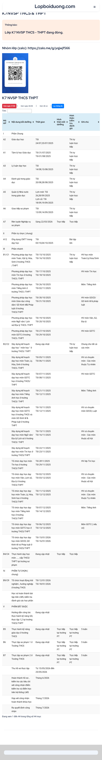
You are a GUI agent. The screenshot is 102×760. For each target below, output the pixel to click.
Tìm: (4, 111)
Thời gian (40, 122)
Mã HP (4, 122)
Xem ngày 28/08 (27, 106)
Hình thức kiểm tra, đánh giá (71, 122)
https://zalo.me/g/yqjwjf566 (49, 48)
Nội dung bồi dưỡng (21, 122)
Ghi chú (85, 122)
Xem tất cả (44, 106)
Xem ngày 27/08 (9, 106)
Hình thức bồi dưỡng (61, 122)
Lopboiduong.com (55, 6)
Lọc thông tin (58, 106)
